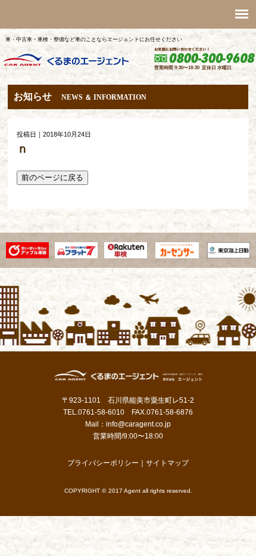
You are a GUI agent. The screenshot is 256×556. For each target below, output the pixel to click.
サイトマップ (167, 463)
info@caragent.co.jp (138, 424)
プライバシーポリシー (103, 463)
